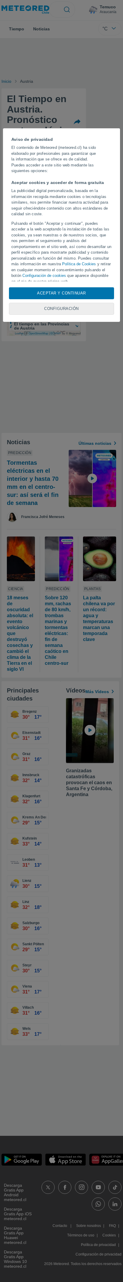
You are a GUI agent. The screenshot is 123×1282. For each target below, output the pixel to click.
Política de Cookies (79, 264)
